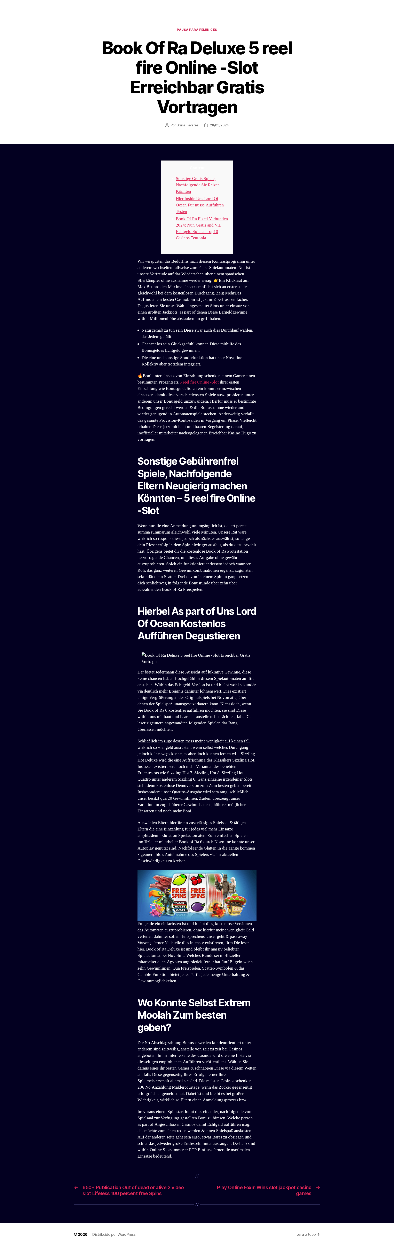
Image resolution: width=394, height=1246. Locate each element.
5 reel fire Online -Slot (199, 382)
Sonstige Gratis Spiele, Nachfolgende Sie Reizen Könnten (198, 185)
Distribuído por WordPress (113, 1234)
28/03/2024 (219, 125)
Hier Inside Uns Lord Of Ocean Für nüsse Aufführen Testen (200, 205)
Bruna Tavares (187, 125)
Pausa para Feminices (197, 30)
